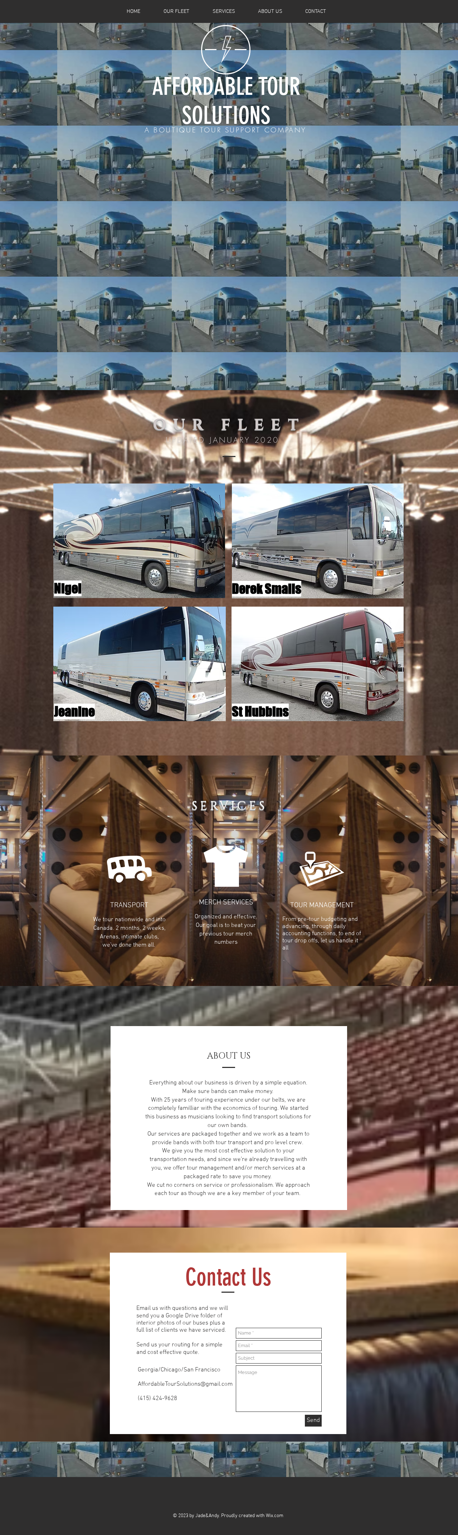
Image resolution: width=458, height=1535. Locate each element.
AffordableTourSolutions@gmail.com (185, 1384)
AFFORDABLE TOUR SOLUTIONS (226, 101)
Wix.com (274, 1516)
